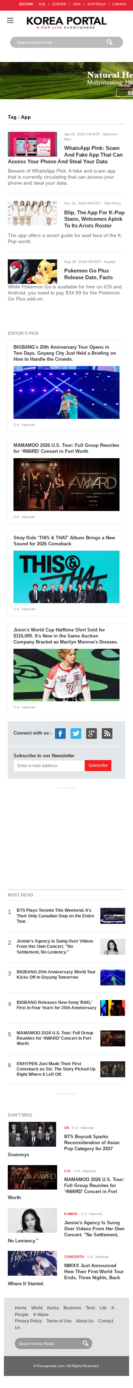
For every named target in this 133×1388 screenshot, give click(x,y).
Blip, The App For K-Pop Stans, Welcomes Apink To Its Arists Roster (94, 219)
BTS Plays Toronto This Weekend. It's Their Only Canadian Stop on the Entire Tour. (55, 916)
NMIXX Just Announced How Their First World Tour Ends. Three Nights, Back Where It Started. (66, 1274)
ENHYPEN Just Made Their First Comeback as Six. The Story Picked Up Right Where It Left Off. (56, 1069)
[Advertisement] (66, 836)
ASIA (77, 4)
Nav (10, 20)
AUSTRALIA (96, 4)
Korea (53, 1307)
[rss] (107, 733)
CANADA (119, 4)
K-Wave (41, 1314)
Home (21, 1307)
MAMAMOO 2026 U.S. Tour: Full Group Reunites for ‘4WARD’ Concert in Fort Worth (66, 448)
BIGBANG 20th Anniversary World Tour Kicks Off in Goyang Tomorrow (56, 975)
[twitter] (76, 733)
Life (103, 1307)
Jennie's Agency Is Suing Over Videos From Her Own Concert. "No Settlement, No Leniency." (55, 947)
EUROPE (59, 4)
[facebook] (60, 733)
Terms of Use (59, 1321)
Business (72, 1307)
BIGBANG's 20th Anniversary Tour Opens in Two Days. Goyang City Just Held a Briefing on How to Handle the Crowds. (64, 353)
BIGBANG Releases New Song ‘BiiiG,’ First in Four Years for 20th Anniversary (56, 1005)
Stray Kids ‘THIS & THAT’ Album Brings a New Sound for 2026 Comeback (64, 540)
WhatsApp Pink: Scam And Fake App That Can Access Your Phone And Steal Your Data (65, 154)
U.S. (42, 4)
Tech (90, 1307)
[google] (91, 733)
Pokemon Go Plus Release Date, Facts (88, 274)
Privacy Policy (28, 1321)
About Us (85, 1321)
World (37, 1307)
